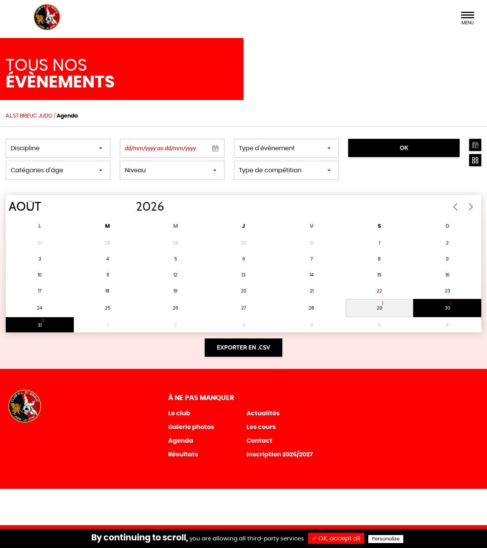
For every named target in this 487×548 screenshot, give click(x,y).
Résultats (183, 454)
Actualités (263, 413)
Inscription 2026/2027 (280, 454)
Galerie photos (191, 427)
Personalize (385, 539)
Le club (179, 413)
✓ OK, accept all (336, 538)
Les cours (261, 427)
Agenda (180, 441)
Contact (259, 441)
